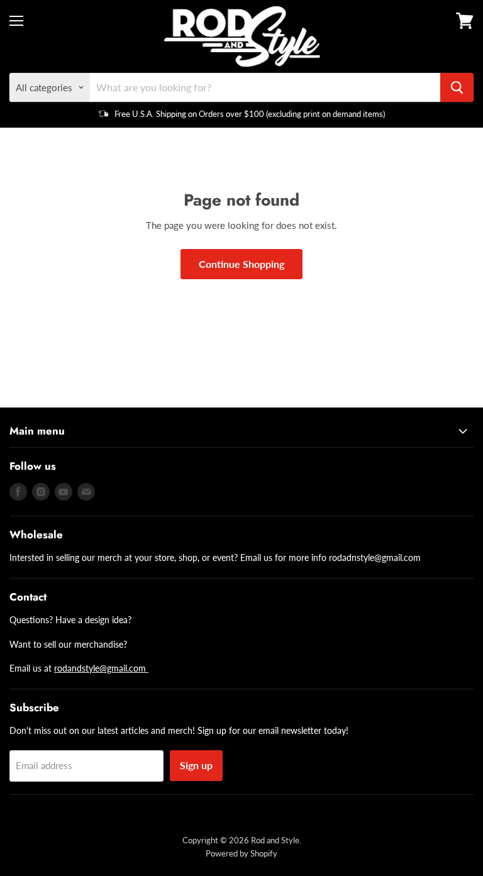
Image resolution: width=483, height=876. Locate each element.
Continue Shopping (241, 264)
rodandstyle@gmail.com (101, 668)
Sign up (196, 765)
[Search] (457, 87)
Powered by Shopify (241, 853)
